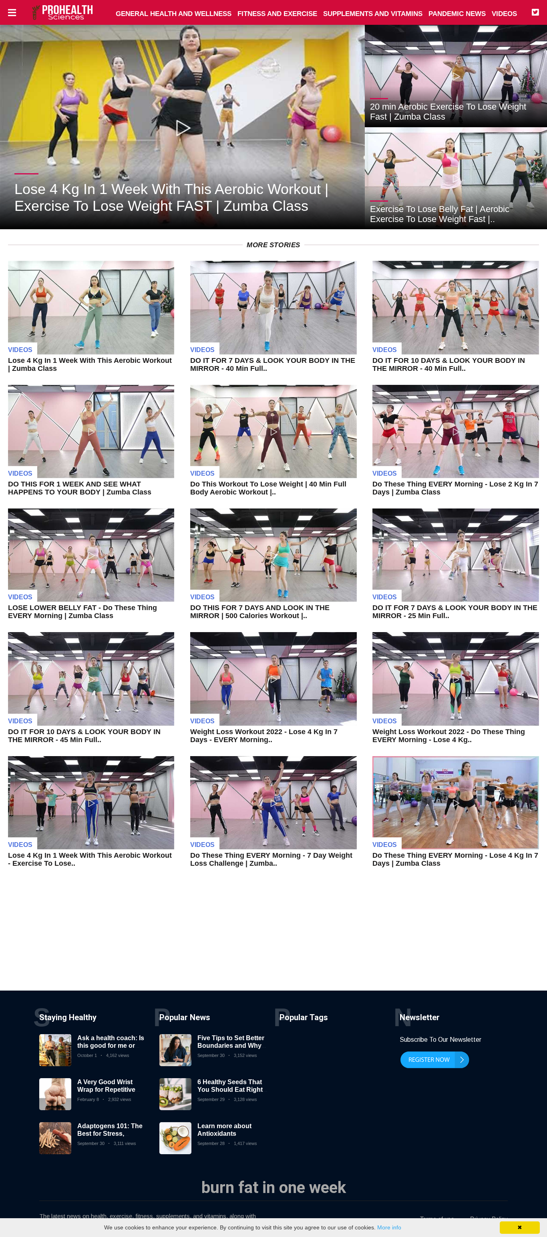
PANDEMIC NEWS (457, 14)
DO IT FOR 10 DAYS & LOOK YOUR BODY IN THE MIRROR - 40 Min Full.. (448, 364)
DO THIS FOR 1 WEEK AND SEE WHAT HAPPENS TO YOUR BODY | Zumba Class (79, 488)
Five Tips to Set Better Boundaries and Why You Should (230, 1046)
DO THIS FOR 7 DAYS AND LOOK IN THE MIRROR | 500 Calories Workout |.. (260, 612)
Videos (20, 349)
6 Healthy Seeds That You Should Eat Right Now (230, 1090)
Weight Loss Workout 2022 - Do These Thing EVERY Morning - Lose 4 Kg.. (448, 736)
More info (389, 1227)
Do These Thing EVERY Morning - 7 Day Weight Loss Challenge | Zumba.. (271, 859)
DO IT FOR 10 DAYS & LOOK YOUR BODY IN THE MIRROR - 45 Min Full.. (84, 736)
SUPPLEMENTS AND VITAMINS (372, 14)
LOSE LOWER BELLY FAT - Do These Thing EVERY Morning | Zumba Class (82, 612)
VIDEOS (504, 14)
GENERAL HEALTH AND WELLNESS (173, 14)
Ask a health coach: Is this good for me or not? (110, 1046)
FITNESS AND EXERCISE (277, 14)
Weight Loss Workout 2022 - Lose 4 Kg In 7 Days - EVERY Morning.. (264, 736)
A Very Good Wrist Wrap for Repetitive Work (106, 1090)
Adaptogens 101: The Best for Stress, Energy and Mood (110, 1134)
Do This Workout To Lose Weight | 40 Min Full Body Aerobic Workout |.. (268, 488)
